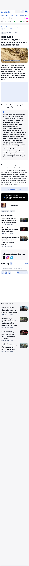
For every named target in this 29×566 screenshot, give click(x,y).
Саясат (3, 15)
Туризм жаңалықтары (7, 28)
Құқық (22, 15)
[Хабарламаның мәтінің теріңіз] (14, 268)
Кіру (26, 263)
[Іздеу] (22, 11)
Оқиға (17, 15)
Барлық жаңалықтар (12, 27)
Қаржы (12, 15)
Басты (3, 27)
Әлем (7, 15)
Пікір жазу (24, 273)
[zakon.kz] (5, 12)
